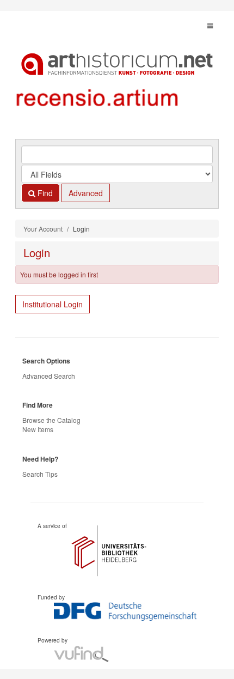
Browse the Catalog (51, 420)
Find (44, 192)
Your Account (43, 228)
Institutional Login (52, 304)
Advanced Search (48, 375)
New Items (37, 429)
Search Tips (40, 473)
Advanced (86, 192)
